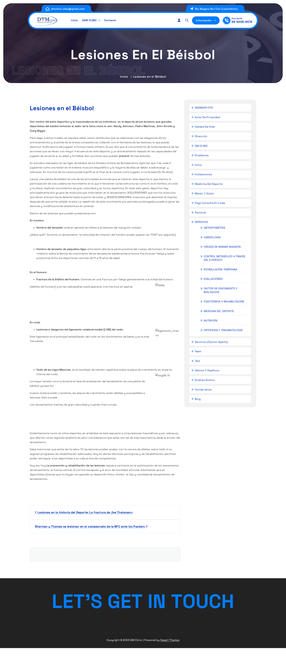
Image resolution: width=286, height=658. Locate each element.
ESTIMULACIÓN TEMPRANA (220, 269)
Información (204, 20)
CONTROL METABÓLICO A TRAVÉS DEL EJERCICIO (224, 258)
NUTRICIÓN (210, 320)
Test (197, 361)
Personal (200, 212)
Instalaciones (203, 174)
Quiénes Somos (205, 380)
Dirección (201, 136)
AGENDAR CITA (204, 107)
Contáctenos (203, 389)
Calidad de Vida (205, 126)
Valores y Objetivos (207, 370)
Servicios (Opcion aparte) (211, 342)
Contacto (110, 20)
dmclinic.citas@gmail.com (68, 8)
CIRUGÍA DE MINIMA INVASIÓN (222, 247)
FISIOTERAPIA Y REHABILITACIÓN (224, 301)
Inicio (74, 20)
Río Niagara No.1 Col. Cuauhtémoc (216, 8)
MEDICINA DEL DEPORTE (219, 311)
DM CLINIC (201, 146)
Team (198, 351)
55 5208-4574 (242, 22)
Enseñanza (202, 155)
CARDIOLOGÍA (212, 237)
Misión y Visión (204, 193)
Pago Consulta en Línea (210, 203)
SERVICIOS (201, 222)
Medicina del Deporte (208, 184)
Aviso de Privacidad (207, 117)
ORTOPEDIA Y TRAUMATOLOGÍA (223, 330)
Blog (198, 399)
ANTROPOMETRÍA (214, 227)
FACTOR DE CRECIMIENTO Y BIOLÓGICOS (221, 290)
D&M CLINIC (89, 20)
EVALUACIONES (213, 279)
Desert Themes (169, 640)
